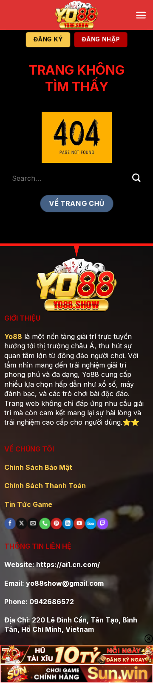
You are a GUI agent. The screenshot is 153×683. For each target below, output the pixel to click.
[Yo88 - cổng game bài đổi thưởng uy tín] (76, 15)
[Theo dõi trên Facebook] (9, 523)
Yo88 (13, 336)
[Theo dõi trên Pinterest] (56, 523)
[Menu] (141, 15)
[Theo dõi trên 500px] (90, 523)
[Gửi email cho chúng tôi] (33, 523)
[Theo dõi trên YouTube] (79, 523)
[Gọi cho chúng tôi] (44, 523)
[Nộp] (136, 178)
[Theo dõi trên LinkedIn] (67, 523)
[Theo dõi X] (21, 523)
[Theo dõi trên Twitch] (102, 523)
